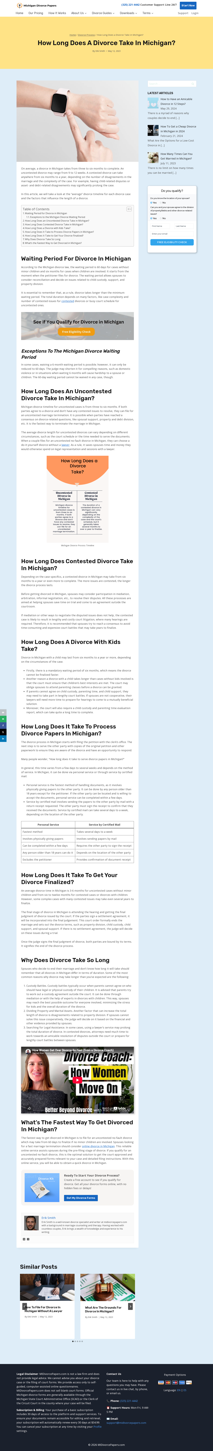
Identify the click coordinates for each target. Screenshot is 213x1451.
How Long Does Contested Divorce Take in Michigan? (54, 224)
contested (67, 301)
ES (184, 1390)
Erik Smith (100, 51)
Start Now (188, 5)
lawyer (65, 445)
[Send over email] (3, 719)
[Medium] (24, 1239)
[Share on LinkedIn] (3, 738)
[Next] (130, 1306)
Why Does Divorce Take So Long (42, 239)
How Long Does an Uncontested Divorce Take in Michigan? (57, 220)
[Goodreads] (28, 1239)
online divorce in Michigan (98, 1146)
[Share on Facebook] (3, 725)
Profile (97, 1426)
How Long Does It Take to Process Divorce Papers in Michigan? (59, 231)
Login (194, 13)
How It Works (57, 13)
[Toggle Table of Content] (127, 209)
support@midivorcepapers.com (126, 1422)
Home (19, 13)
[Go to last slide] (24, 1306)
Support (183, 13)
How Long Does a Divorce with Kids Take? (47, 228)
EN (179, 1390)
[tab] (73, 1341)
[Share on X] (3, 732)
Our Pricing (36, 13)
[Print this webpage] (3, 712)
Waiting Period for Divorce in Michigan (46, 213)
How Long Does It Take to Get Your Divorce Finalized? (54, 235)
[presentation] (47, 1287)
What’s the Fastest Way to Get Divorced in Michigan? (53, 243)
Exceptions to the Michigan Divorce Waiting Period (57, 217)
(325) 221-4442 (130, 4)
